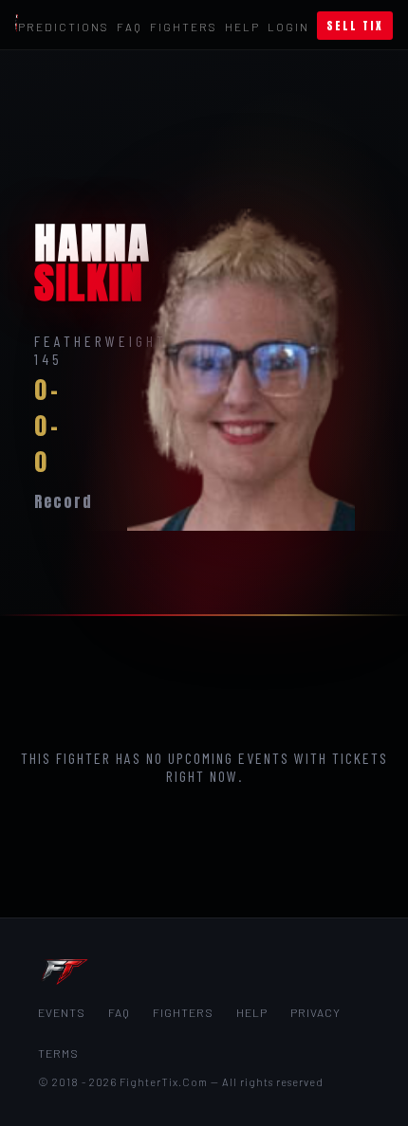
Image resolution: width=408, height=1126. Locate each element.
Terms (58, 1053)
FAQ (129, 26)
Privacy (315, 1012)
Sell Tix (354, 25)
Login (288, 26)
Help (242, 26)
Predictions (63, 26)
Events (61, 1012)
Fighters (183, 26)
